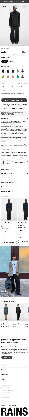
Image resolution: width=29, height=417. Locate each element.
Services (14, 365)
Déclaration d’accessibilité (7, 395)
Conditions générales (6, 387)
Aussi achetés (14, 196)
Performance (14, 169)
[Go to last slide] (3, 25)
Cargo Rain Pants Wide (6, 223)
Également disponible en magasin (15, 108)
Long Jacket (4, 323)
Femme (12, 61)
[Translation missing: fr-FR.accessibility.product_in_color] (6, 312)
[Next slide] (26, 25)
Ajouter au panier (20, 162)
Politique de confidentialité (7, 390)
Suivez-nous (14, 374)
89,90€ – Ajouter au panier (14, 100)
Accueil (3, 48)
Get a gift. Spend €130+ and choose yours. (14, 1)
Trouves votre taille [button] (22, 83)
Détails (14, 186)
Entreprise (14, 369)
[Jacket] (14, 271)
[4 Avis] (5, 58)
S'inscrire (7, 357)
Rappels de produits (6, 397)
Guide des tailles (14, 178)
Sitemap (3, 399)
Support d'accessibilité (6, 385)
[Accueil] (4, 6)
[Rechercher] (15, 6)
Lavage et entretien (14, 182)
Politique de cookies (6, 392)
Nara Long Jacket (18, 323)
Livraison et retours (14, 173)
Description (14, 118)
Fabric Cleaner (9, 161)
